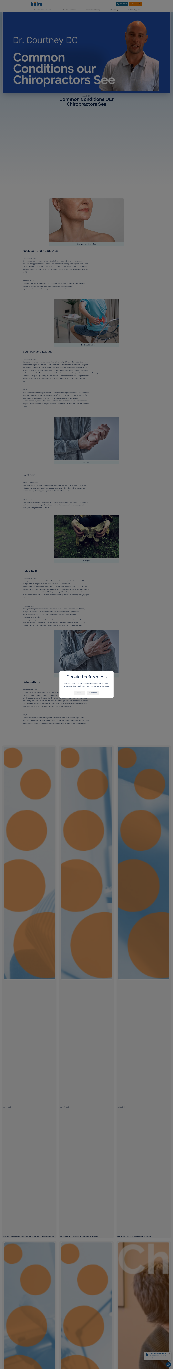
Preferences (92, 693)
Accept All (79, 693)
